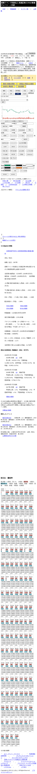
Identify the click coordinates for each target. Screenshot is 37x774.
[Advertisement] (18, 31)
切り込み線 (16, 180)
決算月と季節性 (8, 86)
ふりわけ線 (6, 182)
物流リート (20, 63)
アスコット (7, 761)
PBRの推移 (23, 306)
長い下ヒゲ (6, 186)
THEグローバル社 (25, 765)
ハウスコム (7, 767)
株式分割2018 (7, 418)
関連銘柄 (13, 9)
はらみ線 (28, 180)
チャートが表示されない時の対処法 (14, 236)
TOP (4, 9)
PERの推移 (9, 306)
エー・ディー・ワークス (12, 754)
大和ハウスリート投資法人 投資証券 (15, 759)
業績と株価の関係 (9, 84)
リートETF (17, 78)
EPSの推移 (9, 308)
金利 (5, 78)
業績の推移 (10, 396)
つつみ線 (17, 182)
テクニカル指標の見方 (22, 189)
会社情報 (21, 86)
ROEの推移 (23, 308)
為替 (28, 78)
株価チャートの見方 (9, 240)
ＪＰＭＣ (24, 767)
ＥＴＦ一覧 (24, 9)
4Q (17, 357)
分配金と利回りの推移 (26, 84)
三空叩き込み (13, 184)
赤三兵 (28, 182)
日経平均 (7, 79)
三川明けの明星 (27, 184)
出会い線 (5, 180)
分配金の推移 (7, 410)
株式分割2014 (7, 425)
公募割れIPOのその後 (9, 436)
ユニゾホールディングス (20, 757)
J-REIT (31, 63)
